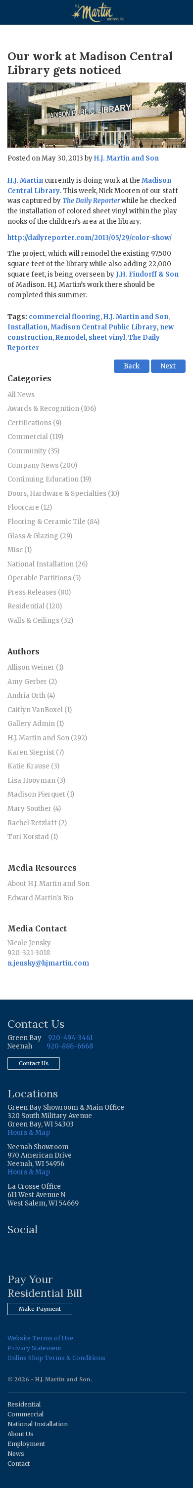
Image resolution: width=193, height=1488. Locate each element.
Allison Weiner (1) (35, 667)
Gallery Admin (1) (35, 724)
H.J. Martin (25, 180)
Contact (18, 1463)
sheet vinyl (107, 337)
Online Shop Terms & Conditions (56, 1358)
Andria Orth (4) (31, 695)
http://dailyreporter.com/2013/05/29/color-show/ (89, 238)
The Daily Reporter (91, 201)
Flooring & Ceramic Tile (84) (53, 522)
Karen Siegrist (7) (35, 752)
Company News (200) (42, 465)
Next (168, 366)
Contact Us (33, 1063)
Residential (24, 1404)
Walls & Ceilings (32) (40, 620)
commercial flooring (64, 317)
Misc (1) (19, 550)
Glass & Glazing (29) (39, 536)
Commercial (25, 1414)
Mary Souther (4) (34, 808)
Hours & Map (28, 1132)
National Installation (37, 1424)
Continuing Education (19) (49, 479)
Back (132, 366)
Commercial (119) (35, 437)
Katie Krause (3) (33, 766)
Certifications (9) (34, 423)
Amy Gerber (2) (32, 682)
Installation (27, 327)
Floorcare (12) (29, 507)
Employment (26, 1444)
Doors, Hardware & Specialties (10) (63, 493)
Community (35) (33, 451)
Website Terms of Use (40, 1338)
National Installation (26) (47, 564)
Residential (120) (34, 606)
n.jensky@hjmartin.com (48, 963)
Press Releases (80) (39, 592)
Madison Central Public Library (103, 327)
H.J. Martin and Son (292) (47, 738)
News (15, 1453)
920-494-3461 (70, 1038)
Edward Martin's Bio (40, 898)
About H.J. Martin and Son (48, 884)
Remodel (70, 337)
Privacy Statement (34, 1348)
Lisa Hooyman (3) (36, 780)
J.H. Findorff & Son (147, 274)
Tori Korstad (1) (32, 837)
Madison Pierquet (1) (40, 794)
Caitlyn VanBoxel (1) (39, 710)
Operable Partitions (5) (44, 578)
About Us (20, 1434)
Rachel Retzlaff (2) (37, 823)
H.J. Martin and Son (126, 158)
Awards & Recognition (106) (51, 408)
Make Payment (40, 1308)
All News (21, 395)
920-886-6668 (70, 1046)
